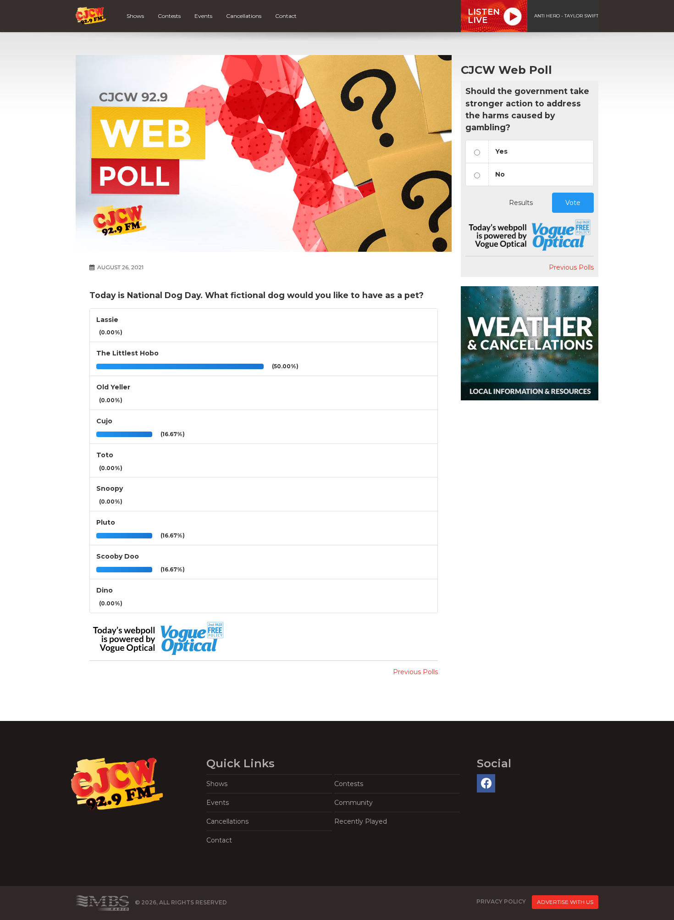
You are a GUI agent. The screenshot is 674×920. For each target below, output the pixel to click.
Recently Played (360, 821)
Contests (169, 15)
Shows (135, 15)
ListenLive (484, 16)
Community (353, 802)
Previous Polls (415, 672)
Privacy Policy (501, 901)
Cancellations (243, 15)
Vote (572, 203)
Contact (286, 15)
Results (521, 203)
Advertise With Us (565, 901)
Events (203, 15)
